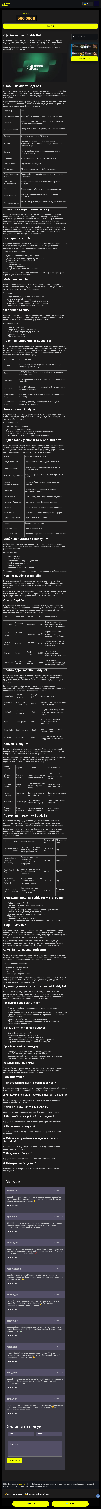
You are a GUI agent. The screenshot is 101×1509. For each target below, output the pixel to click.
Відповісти (12, 1205)
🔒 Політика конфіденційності (37, 1494)
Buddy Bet (22, 1484)
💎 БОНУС (70, 1504)
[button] (96, 3)
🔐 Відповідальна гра (13, 1494)
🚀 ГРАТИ (31, 1504)
